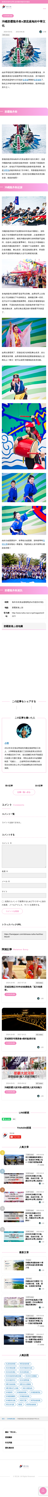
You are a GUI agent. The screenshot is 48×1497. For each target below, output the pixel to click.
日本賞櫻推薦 (25, 1394)
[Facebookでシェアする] (9, 707)
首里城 (25, 80)
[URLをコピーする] (38, 707)
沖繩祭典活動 (11, 1414)
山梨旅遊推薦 (11, 1377)
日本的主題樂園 (31, 1390)
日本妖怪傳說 (11, 1385)
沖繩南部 (10, 1406)
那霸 (20, 1418)
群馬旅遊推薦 (35, 1414)
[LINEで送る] (24, 707)
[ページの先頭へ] (43, 1490)
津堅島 (6, 170)
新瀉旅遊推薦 (25, 1377)
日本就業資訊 (25, 1385)
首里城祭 (37, 80)
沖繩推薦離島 (11, 1410)
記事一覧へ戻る (24, 792)
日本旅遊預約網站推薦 (14, 1390)
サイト (4, 891)
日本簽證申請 (11, 1394)
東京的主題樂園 (26, 1398)
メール (6, 881)
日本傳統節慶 (11, 1381)
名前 (5, 871)
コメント (7, 843)
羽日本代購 (10, 1418)
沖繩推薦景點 (35, 1406)
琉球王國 (23, 1414)
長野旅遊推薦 (31, 1418)
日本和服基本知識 (26, 1381)
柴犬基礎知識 (27, 1402)
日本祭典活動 (7, 16)
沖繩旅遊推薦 (25, 1410)
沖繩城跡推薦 (22, 1406)
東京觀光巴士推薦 (12, 1402)
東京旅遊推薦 (11, 1398)
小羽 (7, 743)
